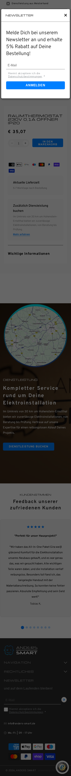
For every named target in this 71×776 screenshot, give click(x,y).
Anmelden (36, 85)
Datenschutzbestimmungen (25, 76)
